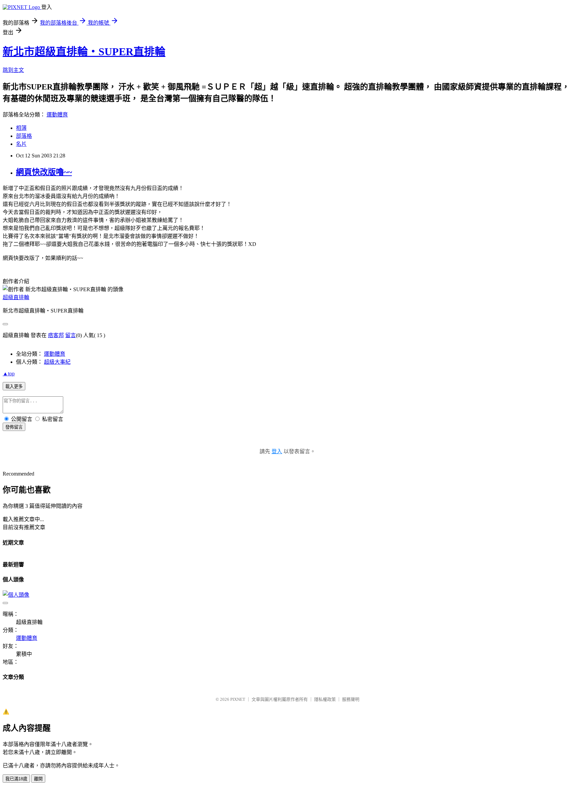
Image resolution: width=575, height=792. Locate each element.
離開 (38, 778)
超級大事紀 (57, 362)
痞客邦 (56, 335)
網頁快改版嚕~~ (44, 172)
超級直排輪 (16, 297)
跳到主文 (13, 70)
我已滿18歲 (16, 778)
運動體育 (57, 114)
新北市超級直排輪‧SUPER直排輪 (84, 52)
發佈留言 (14, 427)
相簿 (21, 128)
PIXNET (237, 699)
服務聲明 (350, 699)
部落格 (24, 136)
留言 (70, 335)
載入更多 (14, 386)
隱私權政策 (325, 699)
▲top (9, 373)
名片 (21, 144)
